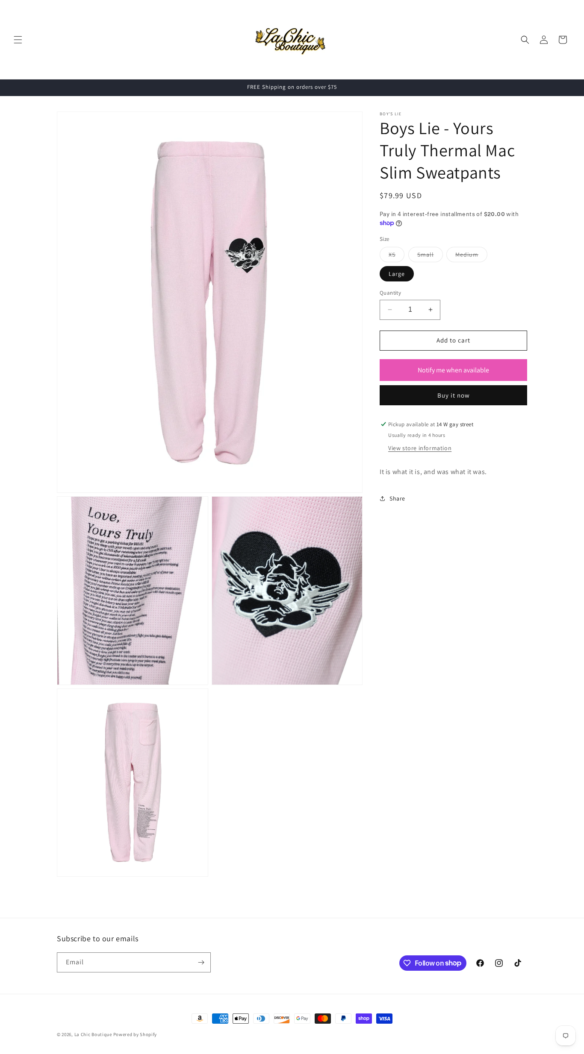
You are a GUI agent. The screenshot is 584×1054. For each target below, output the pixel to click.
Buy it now (453, 395)
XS (396, 256)
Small (430, 256)
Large (397, 274)
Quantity (390, 292)
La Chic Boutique (93, 1034)
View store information (419, 448)
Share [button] (397, 498)
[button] (18, 39)
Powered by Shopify (135, 1034)
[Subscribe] (201, 962)
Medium (471, 256)
